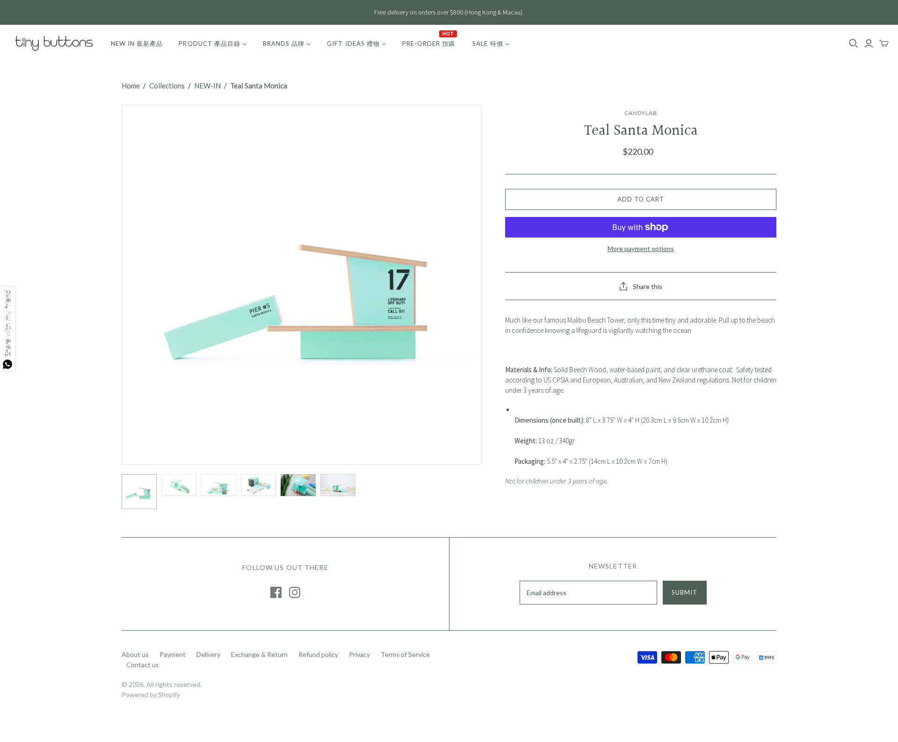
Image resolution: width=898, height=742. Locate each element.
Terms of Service (405, 654)
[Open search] (853, 43)
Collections (167, 85)
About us (135, 654)
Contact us (142, 665)
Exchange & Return (259, 654)
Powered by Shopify (151, 695)
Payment (172, 654)
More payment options (641, 248)
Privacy (359, 654)
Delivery (208, 654)
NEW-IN (207, 85)
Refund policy (318, 654)
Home (131, 85)
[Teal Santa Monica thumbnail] (139, 491)
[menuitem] (137, 43)
